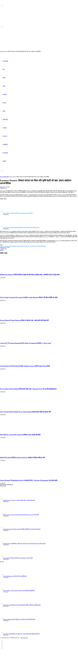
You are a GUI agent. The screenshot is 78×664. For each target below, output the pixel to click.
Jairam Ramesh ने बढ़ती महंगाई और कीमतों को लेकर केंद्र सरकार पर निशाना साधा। (21, 227)
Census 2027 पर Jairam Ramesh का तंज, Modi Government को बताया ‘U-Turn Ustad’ (25, 343)
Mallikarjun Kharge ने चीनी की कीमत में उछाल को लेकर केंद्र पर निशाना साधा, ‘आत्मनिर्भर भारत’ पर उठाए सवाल (30, 274)
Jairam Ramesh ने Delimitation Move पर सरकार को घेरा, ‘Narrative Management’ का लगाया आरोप (28, 480)
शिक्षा (4, 111)
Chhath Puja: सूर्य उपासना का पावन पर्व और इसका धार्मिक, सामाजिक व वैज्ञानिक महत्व (21, 605)
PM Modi (43, 246)
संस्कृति (4, 127)
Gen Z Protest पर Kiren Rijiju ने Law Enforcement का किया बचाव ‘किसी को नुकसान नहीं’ (25, 412)
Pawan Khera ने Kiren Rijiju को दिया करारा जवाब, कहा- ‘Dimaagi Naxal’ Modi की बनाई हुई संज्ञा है (28, 389)
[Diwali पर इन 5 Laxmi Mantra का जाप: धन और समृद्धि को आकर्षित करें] (11, 589)
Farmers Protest (8, 246)
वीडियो (4, 161)
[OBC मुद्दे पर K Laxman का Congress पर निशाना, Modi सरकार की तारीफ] (15, 431)
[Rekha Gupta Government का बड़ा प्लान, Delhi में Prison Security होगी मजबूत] (11, 513)
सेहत (4, 86)
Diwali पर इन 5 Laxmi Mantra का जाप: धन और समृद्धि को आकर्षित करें (19, 590)
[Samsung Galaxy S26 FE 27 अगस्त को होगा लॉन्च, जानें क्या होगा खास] (11, 499)
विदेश (4, 77)
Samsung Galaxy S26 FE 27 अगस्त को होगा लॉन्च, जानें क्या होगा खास (19, 500)
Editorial (2, 187)
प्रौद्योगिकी (5, 144)
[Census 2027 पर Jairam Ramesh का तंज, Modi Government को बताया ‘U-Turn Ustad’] (15, 340)
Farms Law (26, 246)
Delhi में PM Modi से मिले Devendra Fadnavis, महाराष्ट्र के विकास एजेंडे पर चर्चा (22, 457)
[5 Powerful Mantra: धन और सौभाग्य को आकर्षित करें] (11, 574)
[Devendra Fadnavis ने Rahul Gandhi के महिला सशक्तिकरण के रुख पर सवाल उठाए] (11, 527)
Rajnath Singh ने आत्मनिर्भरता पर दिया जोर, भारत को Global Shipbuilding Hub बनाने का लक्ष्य (24, 543)
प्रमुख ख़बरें (5, 61)
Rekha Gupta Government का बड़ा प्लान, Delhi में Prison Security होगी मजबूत (21, 514)
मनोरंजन (5, 94)
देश (3, 69)
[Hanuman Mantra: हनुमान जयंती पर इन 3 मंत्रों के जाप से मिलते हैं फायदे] (11, 618)
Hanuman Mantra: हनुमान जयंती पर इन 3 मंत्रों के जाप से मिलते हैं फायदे (19, 619)
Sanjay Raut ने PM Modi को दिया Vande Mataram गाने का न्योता (18, 213)
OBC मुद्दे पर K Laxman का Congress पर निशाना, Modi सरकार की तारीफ (20, 434)
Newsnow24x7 (24, 637)
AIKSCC (2, 246)
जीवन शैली (5, 119)
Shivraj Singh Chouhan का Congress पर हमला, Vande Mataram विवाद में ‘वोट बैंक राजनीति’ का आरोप (29, 297)
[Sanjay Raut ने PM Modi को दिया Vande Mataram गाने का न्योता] (11, 211)
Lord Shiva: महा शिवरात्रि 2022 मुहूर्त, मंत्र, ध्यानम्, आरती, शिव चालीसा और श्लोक (21, 633)
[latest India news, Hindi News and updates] (10, 17)
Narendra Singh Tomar (35, 246)
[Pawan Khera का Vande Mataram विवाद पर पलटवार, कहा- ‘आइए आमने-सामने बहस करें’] (15, 317)
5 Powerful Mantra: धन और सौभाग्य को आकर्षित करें (15, 576)
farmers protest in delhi (18, 246)
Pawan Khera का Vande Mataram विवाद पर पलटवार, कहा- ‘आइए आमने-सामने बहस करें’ (24, 320)
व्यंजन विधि (5, 152)
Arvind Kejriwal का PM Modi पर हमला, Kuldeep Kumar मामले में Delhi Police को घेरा (25, 366)
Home (1, 176)
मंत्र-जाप (5, 136)
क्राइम (4, 102)
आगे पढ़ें (1, 250)
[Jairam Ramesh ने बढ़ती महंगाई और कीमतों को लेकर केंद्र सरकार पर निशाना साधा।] (11, 226)
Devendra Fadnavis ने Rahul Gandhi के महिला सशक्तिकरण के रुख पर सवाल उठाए (21, 529)
